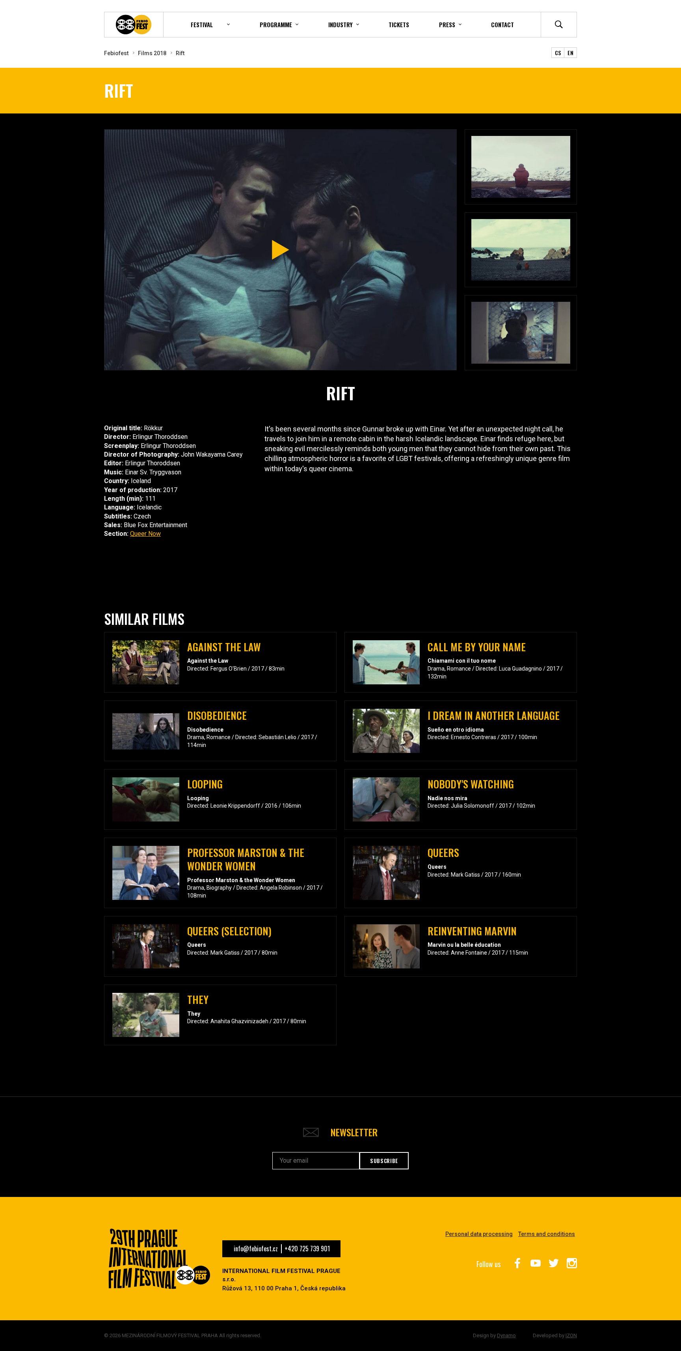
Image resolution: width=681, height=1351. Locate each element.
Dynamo (506, 1335)
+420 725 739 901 (307, 1248)
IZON (571, 1335)
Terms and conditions (546, 1234)
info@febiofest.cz (256, 1248)
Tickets (399, 24)
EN (570, 52)
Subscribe (384, 1161)
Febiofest (116, 53)
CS (558, 52)
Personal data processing (479, 1234)
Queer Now (145, 533)
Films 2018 (152, 53)
